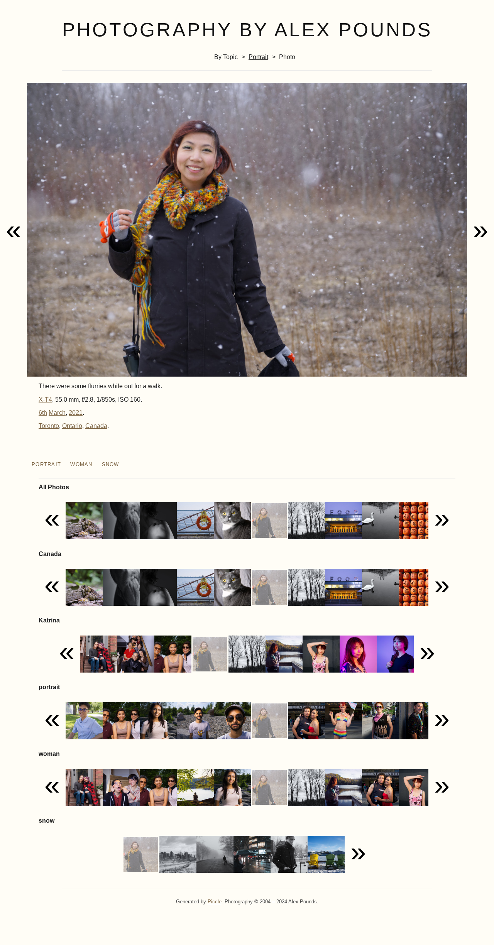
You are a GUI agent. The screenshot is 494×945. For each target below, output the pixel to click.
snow (110, 464)
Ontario (72, 426)
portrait (258, 57)
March (57, 412)
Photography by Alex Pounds (247, 30)
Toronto (49, 426)
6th (43, 412)
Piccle (215, 901)
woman (81, 464)
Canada (96, 426)
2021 (76, 412)
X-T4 (45, 399)
